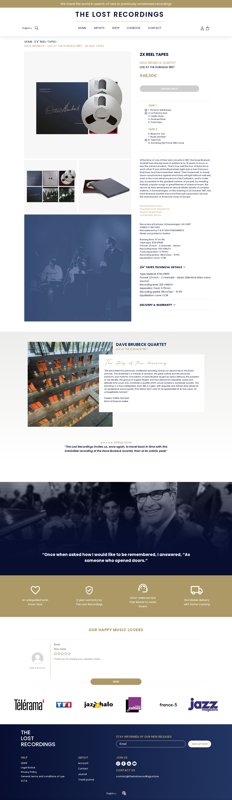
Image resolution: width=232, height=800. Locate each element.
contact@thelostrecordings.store (137, 776)
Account (83, 763)
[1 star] (55, 654)
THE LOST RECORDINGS (119, 14)
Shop (115, 28)
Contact (154, 28)
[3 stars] (62, 654)
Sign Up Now (200, 744)
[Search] (36, 28)
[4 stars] (65, 654)
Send (116, 681)
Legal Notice (28, 767)
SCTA (24, 781)
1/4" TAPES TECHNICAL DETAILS (161, 267)
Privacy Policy (29, 772)
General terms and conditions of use (43, 776)
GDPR (24, 763)
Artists (99, 28)
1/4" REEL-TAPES (45, 42)
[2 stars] (59, 654)
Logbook (133, 28)
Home (82, 28)
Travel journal (86, 779)
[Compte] (202, 28)
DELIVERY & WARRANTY (156, 305)
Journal (82, 774)
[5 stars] (69, 654)
